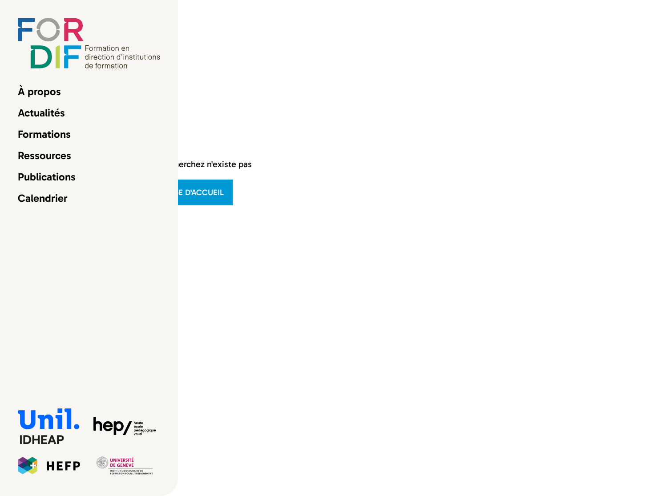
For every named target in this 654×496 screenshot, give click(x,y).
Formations (44, 134)
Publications (47, 177)
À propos (39, 91)
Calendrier (43, 198)
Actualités (41, 113)
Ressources (44, 155)
